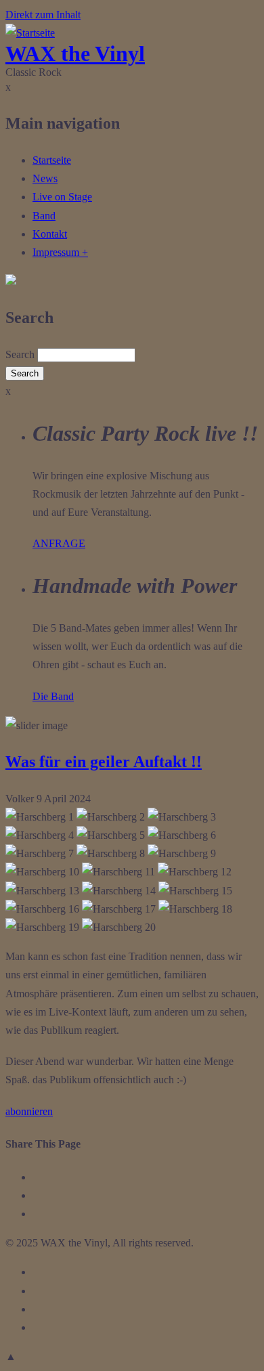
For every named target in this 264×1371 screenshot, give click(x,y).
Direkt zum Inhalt (43, 14)
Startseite (51, 160)
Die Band (53, 696)
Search (20, 354)
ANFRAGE (58, 543)
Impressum (60, 252)
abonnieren (29, 1111)
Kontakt (49, 234)
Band (44, 215)
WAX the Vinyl (75, 53)
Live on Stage (62, 196)
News (45, 178)
